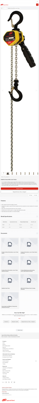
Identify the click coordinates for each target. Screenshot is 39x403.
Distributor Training (6, 372)
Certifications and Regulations (7, 367)
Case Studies (5, 373)
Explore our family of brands (7, 387)
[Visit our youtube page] (6, 382)
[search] (37, 1)
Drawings (4, 369)
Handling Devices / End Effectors (8, 348)
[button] (19, 200)
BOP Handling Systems (6, 345)
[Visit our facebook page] (12, 382)
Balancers (4, 347)
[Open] (37, 4)
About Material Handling (7, 379)
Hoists (4, 342)
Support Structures (6, 350)
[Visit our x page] (9, 382)
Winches (4, 344)
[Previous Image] (3, 90)
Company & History (6, 377)
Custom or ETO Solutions (7, 351)
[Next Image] (36, 90)
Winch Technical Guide (6, 370)
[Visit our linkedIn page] (14, 382)
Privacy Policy (4, 391)
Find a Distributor (5, 362)
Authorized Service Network (7, 355)
